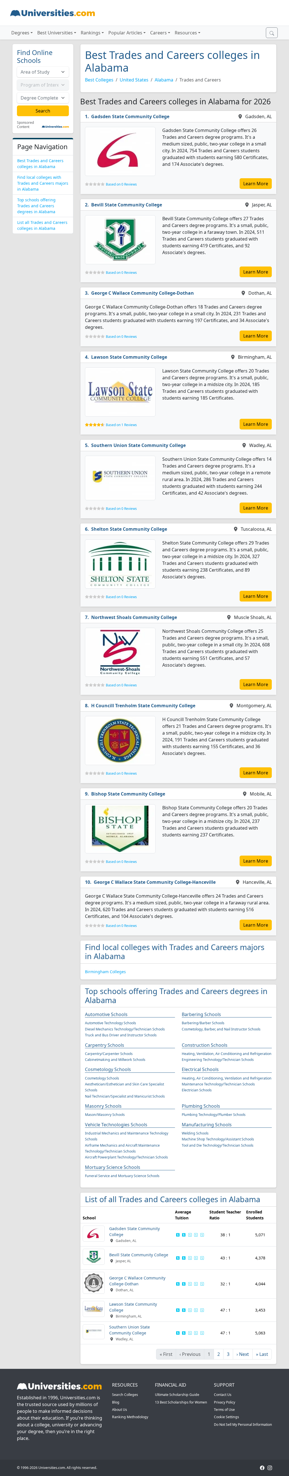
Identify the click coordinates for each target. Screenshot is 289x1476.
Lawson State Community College (129, 357)
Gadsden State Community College (130, 116)
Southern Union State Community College (138, 445)
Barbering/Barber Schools (203, 1023)
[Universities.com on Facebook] (262, 1467)
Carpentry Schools (104, 1045)
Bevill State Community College (126, 205)
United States (134, 80)
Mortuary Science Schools (112, 1167)
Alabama (164, 80)
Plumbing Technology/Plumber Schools (214, 1114)
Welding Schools (195, 1133)
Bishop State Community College (128, 794)
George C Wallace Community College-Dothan (142, 293)
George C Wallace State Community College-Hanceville (155, 882)
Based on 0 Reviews (121, 184)
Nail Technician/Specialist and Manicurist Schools (125, 1096)
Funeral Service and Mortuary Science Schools (122, 1175)
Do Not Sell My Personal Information (243, 1424)
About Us (119, 1409)
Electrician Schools (197, 1090)
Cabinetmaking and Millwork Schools (115, 1059)
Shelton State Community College (129, 529)
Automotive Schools (106, 1014)
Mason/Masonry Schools (105, 1114)
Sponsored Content (25, 125)
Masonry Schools (103, 1106)
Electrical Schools (200, 1069)
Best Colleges (99, 80)
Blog (115, 1402)
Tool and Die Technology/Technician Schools (217, 1145)
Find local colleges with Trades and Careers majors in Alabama (42, 183)
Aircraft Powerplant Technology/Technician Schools (126, 1157)
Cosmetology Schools (108, 1069)
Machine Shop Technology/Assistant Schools (218, 1139)
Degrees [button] (20, 33)
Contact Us (222, 1394)
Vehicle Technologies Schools (116, 1125)
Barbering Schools (201, 1014)
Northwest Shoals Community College (134, 617)
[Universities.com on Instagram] (270, 1467)
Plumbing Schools (201, 1106)
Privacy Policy (224, 1402)
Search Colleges (125, 1394)
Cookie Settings (226, 1417)
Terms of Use (224, 1409)
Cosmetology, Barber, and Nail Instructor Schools (221, 1029)
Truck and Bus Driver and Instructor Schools (121, 1035)
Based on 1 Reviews (121, 424)
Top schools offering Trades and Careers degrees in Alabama (36, 205)
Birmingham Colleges (105, 971)
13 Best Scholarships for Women (181, 1402)
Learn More (255, 183)
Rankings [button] (90, 33)
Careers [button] (158, 33)
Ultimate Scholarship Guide (177, 1394)
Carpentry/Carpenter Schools (109, 1053)
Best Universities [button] (55, 33)
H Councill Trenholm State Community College (143, 705)
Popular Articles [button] (125, 33)
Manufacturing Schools (207, 1125)
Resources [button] (186, 33)
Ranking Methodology (130, 1417)
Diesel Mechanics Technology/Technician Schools (125, 1029)
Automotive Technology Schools (110, 1023)
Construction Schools (204, 1045)
